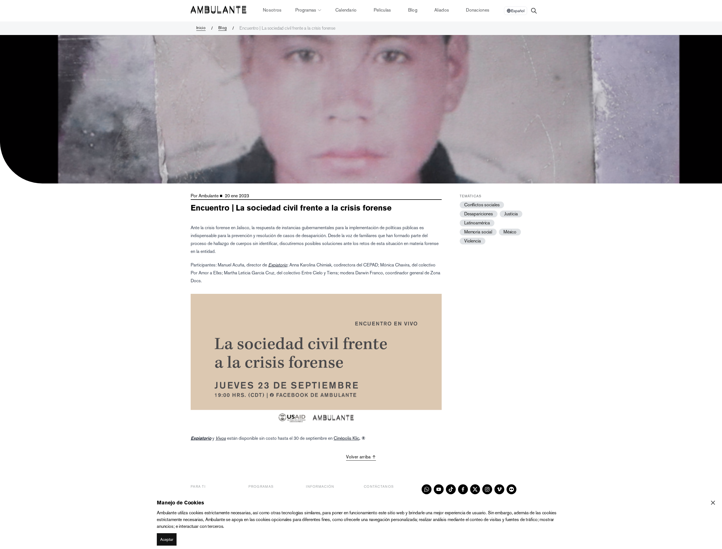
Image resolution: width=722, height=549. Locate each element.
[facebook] (463, 489)
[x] (475, 489)
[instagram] (487, 489)
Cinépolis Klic (346, 438)
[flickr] (511, 489)
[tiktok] (451, 489)
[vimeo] (499, 489)
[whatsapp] (427, 489)
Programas (305, 10)
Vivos (220, 438)
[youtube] (439, 489)
